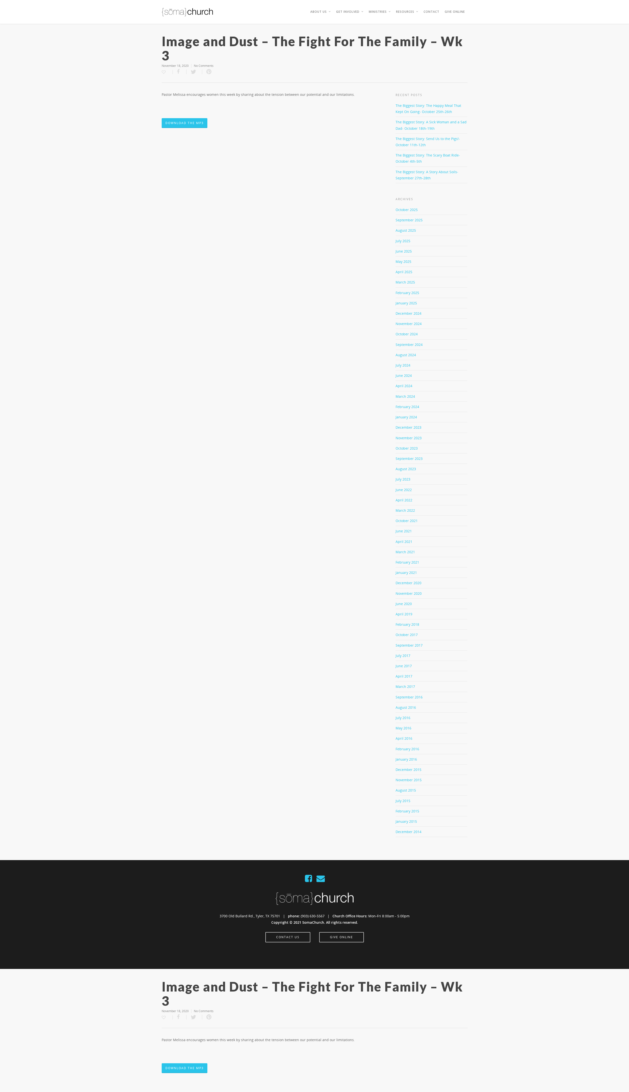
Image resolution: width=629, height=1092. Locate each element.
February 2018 (407, 624)
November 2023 (409, 438)
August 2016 (406, 707)
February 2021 (407, 562)
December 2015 (408, 769)
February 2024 (407, 406)
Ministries (378, 12)
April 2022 (404, 500)
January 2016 (406, 759)
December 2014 (408, 831)
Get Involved (347, 12)
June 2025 (404, 251)
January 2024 (406, 417)
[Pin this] (209, 72)
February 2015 (407, 811)
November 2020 (409, 593)
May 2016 (403, 728)
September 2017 (409, 645)
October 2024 (407, 334)
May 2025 (403, 261)
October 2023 (407, 448)
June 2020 (404, 603)
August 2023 (406, 469)
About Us (318, 12)
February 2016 (407, 749)
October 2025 (407, 209)
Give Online (455, 12)
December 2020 (408, 583)
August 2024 (406, 355)
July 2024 (403, 365)
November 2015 (409, 780)
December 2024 (408, 313)
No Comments (204, 66)
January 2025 (406, 303)
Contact (431, 12)
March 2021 (405, 552)
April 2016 (404, 738)
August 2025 (406, 230)
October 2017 (407, 634)
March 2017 (405, 686)
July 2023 (403, 479)
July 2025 (403, 241)
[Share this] (179, 72)
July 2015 (403, 800)
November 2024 (409, 323)
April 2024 (404, 385)
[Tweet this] (194, 72)
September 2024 (409, 344)
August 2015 (406, 790)
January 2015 (406, 821)
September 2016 (409, 697)
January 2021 (406, 572)
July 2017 (403, 655)
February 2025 (407, 292)
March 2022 (405, 510)
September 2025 (409, 220)
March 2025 (405, 282)
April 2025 (404, 271)
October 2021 (407, 520)
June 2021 (404, 531)
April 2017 (404, 676)
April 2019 (404, 614)
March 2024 (405, 396)
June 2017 (404, 666)
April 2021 (404, 541)
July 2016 (403, 717)
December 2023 (408, 427)
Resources (405, 12)
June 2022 (404, 489)
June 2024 (404, 375)
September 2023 (409, 458)
